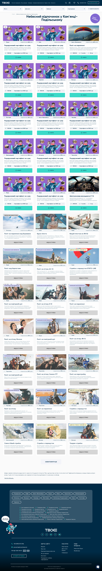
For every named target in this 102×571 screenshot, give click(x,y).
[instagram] (46, 534)
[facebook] (42, 534)
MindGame (77, 551)
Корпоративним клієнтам (38, 2)
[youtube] (59, 534)
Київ (40, 42)
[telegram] (51, 534)
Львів (40, 192)
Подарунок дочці (51, 509)
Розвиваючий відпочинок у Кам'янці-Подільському (50, 516)
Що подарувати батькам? (27, 507)
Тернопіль (74, 155)
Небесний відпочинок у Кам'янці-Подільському (32, 519)
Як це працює (24, 2)
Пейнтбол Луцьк (78, 548)
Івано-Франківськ (76, 42)
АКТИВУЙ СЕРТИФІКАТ (93, 2)
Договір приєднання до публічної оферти (54, 568)
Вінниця (73, 79)
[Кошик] (70, 2)
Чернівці (73, 117)
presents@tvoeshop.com (20, 547)
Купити (19, 57)
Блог (49, 2)
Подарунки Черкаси (71, 519)
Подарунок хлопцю (53, 507)
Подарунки (17, 493)
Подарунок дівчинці (66, 507)
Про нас (43, 549)
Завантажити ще (51, 462)
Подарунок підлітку (39, 509)
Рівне (7, 192)
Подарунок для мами (26, 510)
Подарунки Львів (41, 507)
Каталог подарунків (16, 2)
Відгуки (46, 2)
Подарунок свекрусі (54, 510)
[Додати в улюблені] (29, 30)
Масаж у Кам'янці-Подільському (54, 519)
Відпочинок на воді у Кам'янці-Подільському (57, 512)
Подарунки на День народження (46, 558)
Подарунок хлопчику (26, 509)
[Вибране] (74, 3)
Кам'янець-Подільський (60, 498)
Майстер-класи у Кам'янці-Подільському (59, 514)
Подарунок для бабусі (40, 510)
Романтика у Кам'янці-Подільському (30, 517)
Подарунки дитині (63, 509)
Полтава (8, 117)
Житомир (8, 79)
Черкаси (41, 79)
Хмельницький (10, 155)
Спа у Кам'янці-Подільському (28, 516)
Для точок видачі (64, 549)
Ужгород (41, 155)
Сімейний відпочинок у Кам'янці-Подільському (53, 517)
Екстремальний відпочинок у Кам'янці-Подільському (33, 514)
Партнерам (65, 546)
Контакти (53, 2)
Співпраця (30, 2)
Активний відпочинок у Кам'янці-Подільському (32, 512)
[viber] (55, 534)
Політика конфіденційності (54, 566)
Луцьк (7, 42)
